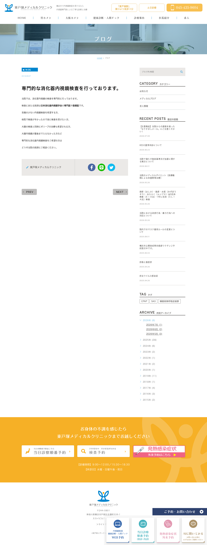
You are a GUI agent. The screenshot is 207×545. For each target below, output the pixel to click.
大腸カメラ (72, 18)
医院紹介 (164, 18)
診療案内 (139, 18)
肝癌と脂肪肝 (146, 262)
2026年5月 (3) (154, 334)
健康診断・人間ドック (106, 18)
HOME (22, 18)
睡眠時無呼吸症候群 (169, 301)
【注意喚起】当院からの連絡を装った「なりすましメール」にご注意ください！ (157, 129)
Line (101, 167)
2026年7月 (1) (154, 325)
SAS (153, 301)
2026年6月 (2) (154, 329)
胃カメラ (46, 18)
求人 (186, 18)
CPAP (144, 301)
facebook (91, 167)
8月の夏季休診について (151, 145)
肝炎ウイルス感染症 (149, 276)
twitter (111, 167)
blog (28, 70)
